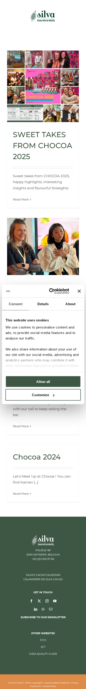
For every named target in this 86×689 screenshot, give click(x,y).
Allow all (43, 381)
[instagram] (47, 601)
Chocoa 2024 (37, 456)
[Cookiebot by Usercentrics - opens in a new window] (51, 291)
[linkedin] (35, 609)
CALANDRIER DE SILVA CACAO (43, 579)
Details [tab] (43, 304)
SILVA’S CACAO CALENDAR (43, 575)
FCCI (43, 640)
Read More (21, 199)
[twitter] (39, 601)
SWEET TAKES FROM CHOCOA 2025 (42, 145)
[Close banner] (79, 291)
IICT (43, 647)
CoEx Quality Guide (43, 653)
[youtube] (54, 601)
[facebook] (31, 601)
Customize (40, 395)
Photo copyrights (34, 682)
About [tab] (70, 304)
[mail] (50, 609)
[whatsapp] (43, 609)
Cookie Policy (49, 686)
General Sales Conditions (57, 682)
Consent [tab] (15, 304)
